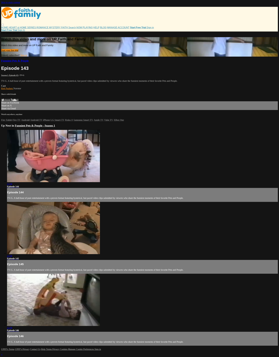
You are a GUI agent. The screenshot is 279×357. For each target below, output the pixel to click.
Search (72, 27)
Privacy (56, 349)
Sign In (21, 30)
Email (15, 100)
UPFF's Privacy (22, 349)
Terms (49, 349)
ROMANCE (42, 27)
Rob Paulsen (7, 88)
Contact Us (35, 349)
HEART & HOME (18, 27)
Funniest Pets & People (15, 60)
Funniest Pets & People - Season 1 (35, 125)
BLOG (103, 27)
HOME (5, 27)
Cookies (64, 349)
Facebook (6, 100)
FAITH (64, 27)
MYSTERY (55, 27)
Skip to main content (10, 2)
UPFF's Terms (7, 349)
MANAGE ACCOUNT (118, 27)
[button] (3, 25)
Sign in (150, 27)
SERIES (31, 27)
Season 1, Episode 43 (10, 75)
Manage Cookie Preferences (81, 349)
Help (43, 349)
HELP (96, 27)
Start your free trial (9, 50)
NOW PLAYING (84, 27)
